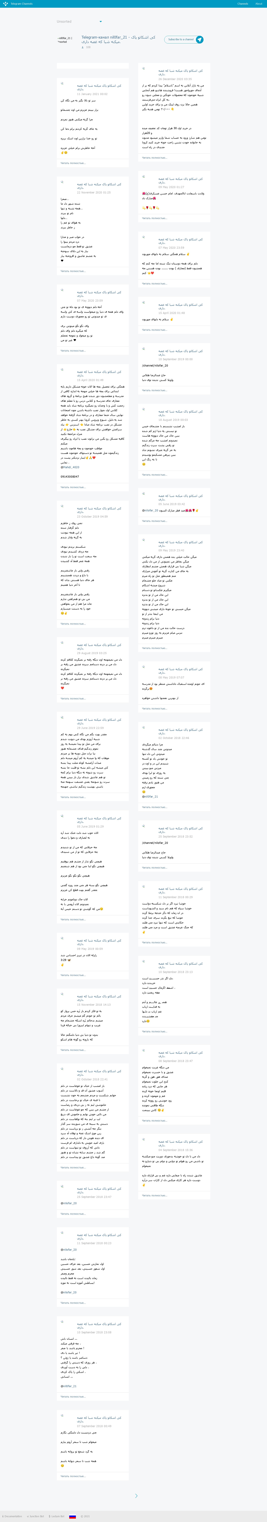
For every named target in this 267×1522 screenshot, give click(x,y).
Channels (243, 3)
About (259, 3)
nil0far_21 (70, 1386)
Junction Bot (36, 1516)
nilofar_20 (70, 1203)
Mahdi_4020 (71, 467)
